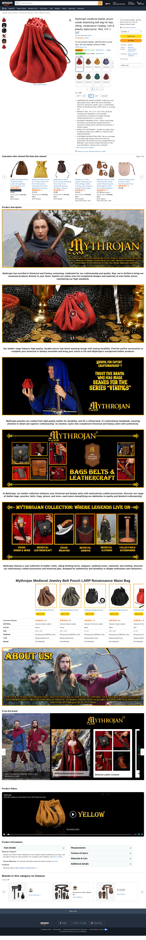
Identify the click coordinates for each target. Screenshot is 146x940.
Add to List (124, 65)
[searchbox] (59, 3)
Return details (57, 857)
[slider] (69, 834)
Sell (51, 8)
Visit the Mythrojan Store (83, 35)
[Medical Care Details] (38, 8)
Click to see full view (40, 84)
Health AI (11, 8)
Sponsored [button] (5, 879)
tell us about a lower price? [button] (25, 868)
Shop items (99, 50)
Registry (57, 8)
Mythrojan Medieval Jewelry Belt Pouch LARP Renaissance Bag (25, 797)
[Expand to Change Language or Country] (70, 923)
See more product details (85, 147)
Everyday (80, 8)
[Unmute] (142, 834)
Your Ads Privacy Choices (96, 929)
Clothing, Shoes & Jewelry (9, 13)
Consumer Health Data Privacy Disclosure (75, 929)
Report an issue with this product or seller (92, 151)
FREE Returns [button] (80, 47)
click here (55, 861)
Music (64, 8)
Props (36, 13)
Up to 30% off (80, 53)
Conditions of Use (46, 929)
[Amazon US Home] (45, 924)
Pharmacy (71, 8)
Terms (109, 50)
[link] (19, 182)
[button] (4, 8)
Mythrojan (131, 47)
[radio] (4, 20)
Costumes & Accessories (26, 13)
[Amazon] (7, 3)
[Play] (3, 834)
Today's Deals (21, 8)
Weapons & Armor (44, 13)
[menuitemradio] (139, 834)
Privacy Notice (57, 929)
